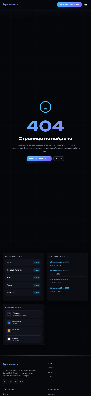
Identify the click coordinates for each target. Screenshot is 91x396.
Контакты (51, 394)
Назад (59, 158)
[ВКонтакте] (16, 381)
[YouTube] (21, 381)
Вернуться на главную (39, 158)
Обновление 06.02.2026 (59, 279)
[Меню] (85, 4)
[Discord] (5, 381)
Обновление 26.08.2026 (59, 262)
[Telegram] (10, 381)
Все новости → (68, 297)
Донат (50, 376)
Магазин (51, 372)
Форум (5, 394)
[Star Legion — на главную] (10, 4)
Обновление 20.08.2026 (59, 271)
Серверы (51, 368)
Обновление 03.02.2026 (59, 288)
